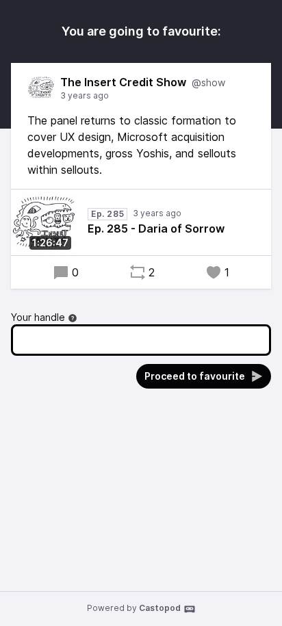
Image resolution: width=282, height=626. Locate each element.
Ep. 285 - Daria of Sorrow (156, 228)
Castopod (160, 608)
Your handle (38, 317)
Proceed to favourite (194, 376)
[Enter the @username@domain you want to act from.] (72, 318)
